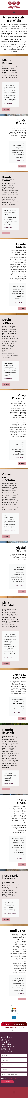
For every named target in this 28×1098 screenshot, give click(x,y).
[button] (14, 12)
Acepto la (11, 1078)
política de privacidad (14, 1078)
